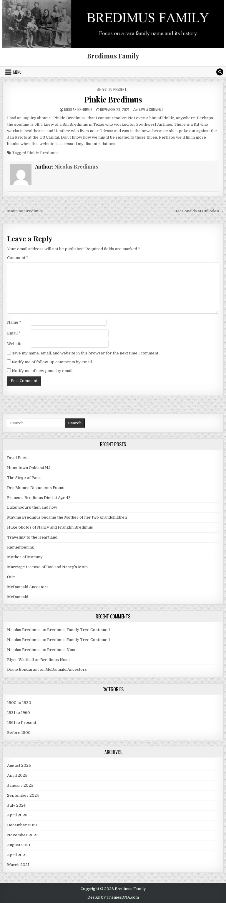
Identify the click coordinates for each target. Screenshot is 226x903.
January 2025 (20, 785)
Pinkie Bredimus (113, 99)
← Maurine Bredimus (22, 211)
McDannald (17, 597)
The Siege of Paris (24, 477)
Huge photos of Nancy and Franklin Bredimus (50, 527)
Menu (17, 72)
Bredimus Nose (62, 650)
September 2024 (23, 795)
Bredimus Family (113, 55)
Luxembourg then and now (32, 507)
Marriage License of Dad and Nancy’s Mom (47, 567)
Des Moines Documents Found (35, 487)
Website (15, 344)
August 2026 (19, 765)
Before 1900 (19, 732)
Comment (17, 257)
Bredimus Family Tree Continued (78, 630)
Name (14, 322)
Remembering (20, 547)
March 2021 (18, 864)
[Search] (219, 71)
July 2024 (16, 805)
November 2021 (22, 835)
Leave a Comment (150, 109)
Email (14, 333)
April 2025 (17, 775)
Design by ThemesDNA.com (113, 897)
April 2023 (17, 815)
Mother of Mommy (25, 557)
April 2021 (17, 855)
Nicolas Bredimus (78, 109)
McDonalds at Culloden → (200, 211)
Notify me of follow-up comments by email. (52, 362)
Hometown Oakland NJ (29, 467)
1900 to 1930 (19, 702)
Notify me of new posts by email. (42, 371)
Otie (11, 577)
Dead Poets (18, 457)
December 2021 (22, 825)
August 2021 (18, 845)
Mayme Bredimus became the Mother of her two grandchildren (67, 517)
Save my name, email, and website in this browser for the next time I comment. (85, 353)
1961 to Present (114, 89)
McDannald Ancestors (28, 587)
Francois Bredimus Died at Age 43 (39, 497)
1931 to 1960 (18, 712)
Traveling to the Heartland (32, 537)
